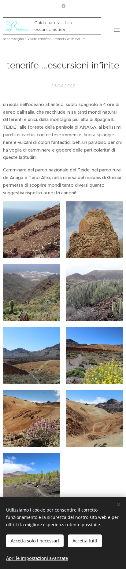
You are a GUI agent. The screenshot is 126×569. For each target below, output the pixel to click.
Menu (117, 30)
